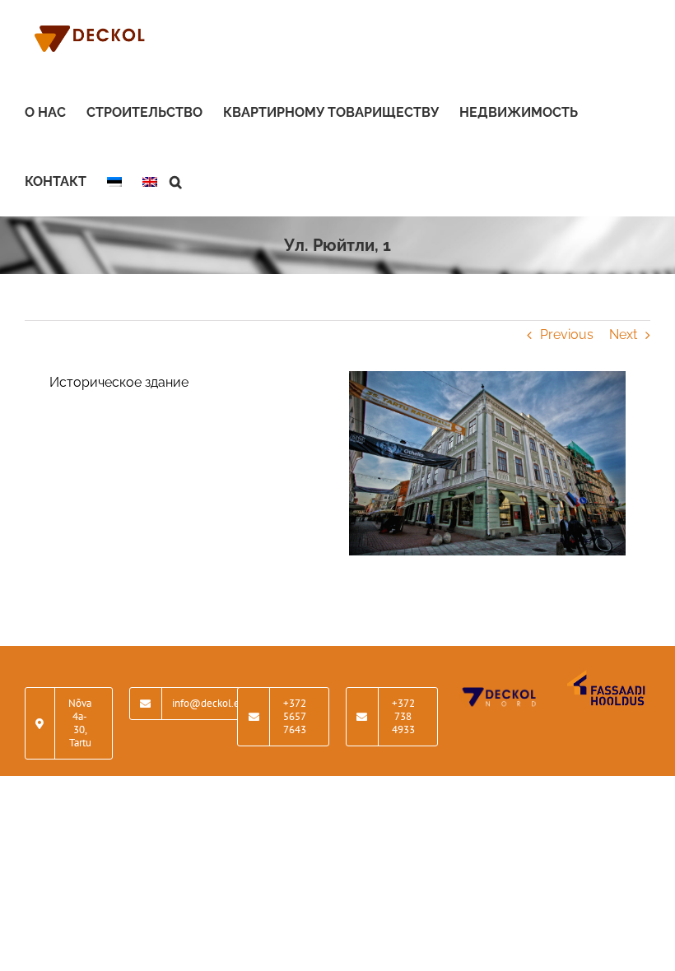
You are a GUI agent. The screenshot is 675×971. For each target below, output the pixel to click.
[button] (176, 181)
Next (623, 334)
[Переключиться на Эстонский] (114, 181)
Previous (567, 334)
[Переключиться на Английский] (149, 181)
